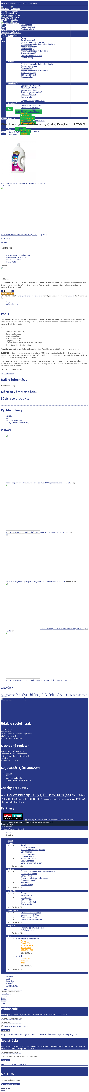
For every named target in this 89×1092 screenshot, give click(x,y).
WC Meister (53, 698)
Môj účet (9, 416)
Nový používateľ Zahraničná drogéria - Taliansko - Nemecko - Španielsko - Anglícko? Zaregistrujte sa (39, 1034)
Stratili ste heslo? (21, 1026)
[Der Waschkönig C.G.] (11, 277)
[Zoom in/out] (9, 1088)
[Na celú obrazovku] (6, 1088)
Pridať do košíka (7, 293)
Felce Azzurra (58, 694)
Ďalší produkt (6, 185)
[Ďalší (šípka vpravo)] (4, 1090)
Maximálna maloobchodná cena (18, 256)
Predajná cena (11, 259)
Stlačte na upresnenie (27, 822)
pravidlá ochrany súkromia (47, 1048)
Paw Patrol (18, 698)
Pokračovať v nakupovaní (10, 1084)
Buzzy (3, 695)
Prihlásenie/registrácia (9, 829)
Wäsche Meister (69, 698)
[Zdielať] (4, 1088)
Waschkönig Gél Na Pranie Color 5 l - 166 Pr (17, 183)
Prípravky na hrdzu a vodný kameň (55, 296)
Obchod (8, 418)
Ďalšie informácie (12, 304)
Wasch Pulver (40, 699)
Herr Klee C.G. (6, 699)
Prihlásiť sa (6, 1030)
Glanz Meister (78, 695)
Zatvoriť (21, 829)
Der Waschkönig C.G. (31, 694)
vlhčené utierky (58, 799)
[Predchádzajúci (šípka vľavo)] (2, 1090)
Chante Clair (11, 695)
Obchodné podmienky (14, 420)
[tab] (47, 302)
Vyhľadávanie (6, 994)
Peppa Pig (30, 698)
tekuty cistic (47, 799)
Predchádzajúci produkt (10, 134)
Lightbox (4, 119)
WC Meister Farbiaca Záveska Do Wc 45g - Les (19, 235)
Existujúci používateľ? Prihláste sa (13, 1064)
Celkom (8, 262)
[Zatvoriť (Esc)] (2, 1088)
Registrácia (5, 1060)
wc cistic (67, 799)
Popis (8, 302)
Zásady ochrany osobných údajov (18, 422)
